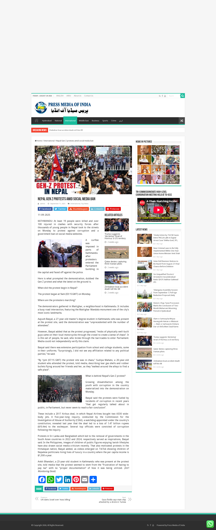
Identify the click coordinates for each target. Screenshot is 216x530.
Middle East (84, 121)
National (58, 121)
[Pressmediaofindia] (63, 107)
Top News (84, 204)
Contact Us (88, 96)
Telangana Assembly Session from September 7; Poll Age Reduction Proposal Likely (165, 292)
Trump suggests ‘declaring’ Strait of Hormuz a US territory (115, 236)
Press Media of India (176, 525)
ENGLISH (59, 96)
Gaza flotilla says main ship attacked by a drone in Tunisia (112, 500)
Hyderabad (47, 121)
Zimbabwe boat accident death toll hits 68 (66, 130)
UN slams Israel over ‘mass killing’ (55, 499)
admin (42, 204)
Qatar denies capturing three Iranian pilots (115, 262)
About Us (77, 96)
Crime (113, 121)
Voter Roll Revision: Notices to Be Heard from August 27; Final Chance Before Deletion (166, 264)
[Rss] (160, 96)
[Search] (182, 96)
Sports (105, 121)
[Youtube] (165, 96)
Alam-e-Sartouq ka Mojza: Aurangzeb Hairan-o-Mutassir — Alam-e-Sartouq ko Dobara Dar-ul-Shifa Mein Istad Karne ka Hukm (158, 324)
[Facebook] (162, 96)
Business (95, 121)
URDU (68, 96)
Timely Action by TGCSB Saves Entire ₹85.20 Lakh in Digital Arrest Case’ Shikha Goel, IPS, (166, 237)
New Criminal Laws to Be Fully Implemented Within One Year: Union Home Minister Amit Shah (166, 251)
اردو (121, 121)
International (70, 121)
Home (36, 120)
